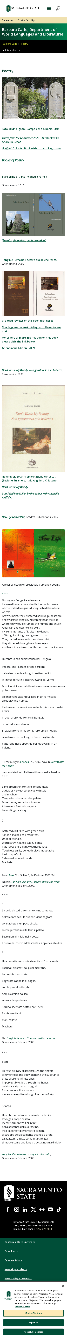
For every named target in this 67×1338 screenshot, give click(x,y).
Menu (53, 8)
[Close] (63, 1285)
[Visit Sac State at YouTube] (50, 1209)
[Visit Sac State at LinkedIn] (25, 1209)
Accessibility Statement (18, 1278)
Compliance (11, 1251)
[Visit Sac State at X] (33, 1209)
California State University (20, 1241)
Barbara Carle (10, 43)
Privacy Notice (22, 1306)
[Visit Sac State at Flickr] (42, 1209)
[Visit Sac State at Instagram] (16, 1209)
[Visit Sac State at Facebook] (8, 1209)
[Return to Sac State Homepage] (23, 8)
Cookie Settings (33, 1313)
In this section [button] (10, 50)
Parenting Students (16, 1269)
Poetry (24, 43)
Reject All (33, 1322)
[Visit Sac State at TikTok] (59, 1209)
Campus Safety (13, 1260)
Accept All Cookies (33, 1332)
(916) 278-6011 (44, 1228)
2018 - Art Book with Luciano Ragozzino (31, 148)
